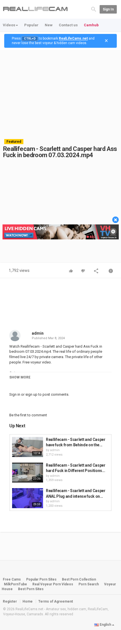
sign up (31, 394)
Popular (31, 25)
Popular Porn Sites (41, 579)
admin (38, 333)
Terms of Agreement (55, 601)
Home (28, 601)
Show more (19, 377)
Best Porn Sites (31, 589)
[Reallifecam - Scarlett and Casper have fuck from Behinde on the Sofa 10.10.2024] (27, 447)
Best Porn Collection (79, 579)
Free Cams (12, 579)
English (105, 625)
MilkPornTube (15, 584)
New (49, 25)
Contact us (68, 25)
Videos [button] (9, 25)
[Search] (93, 9)
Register (10, 601)
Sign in (108, 9)
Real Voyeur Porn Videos (53, 584)
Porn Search (89, 584)
